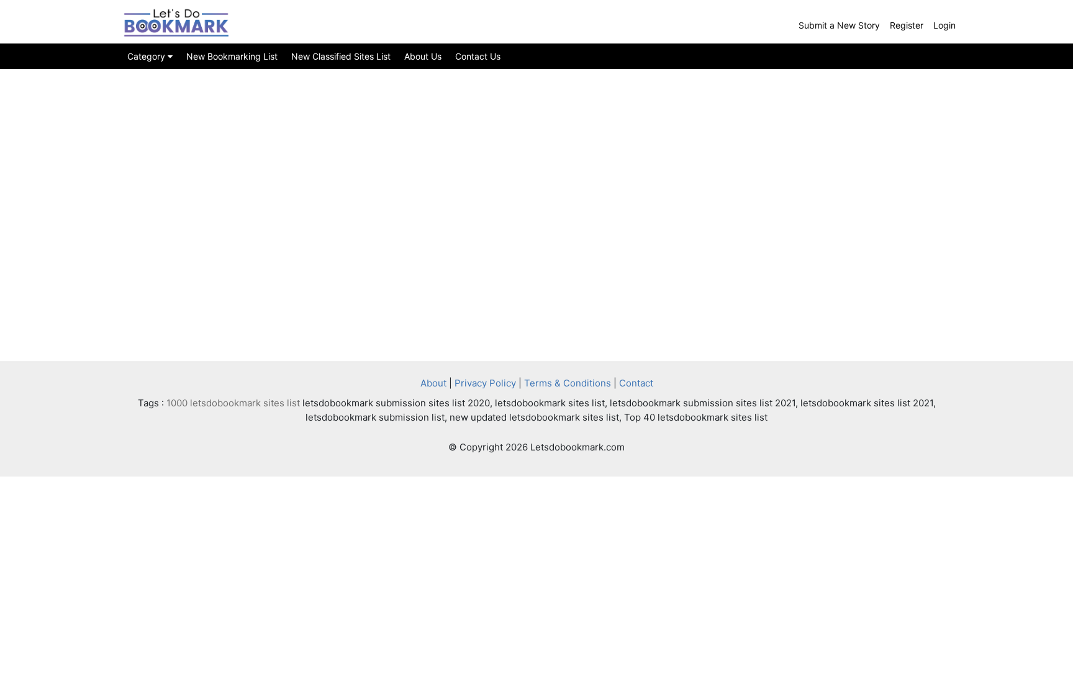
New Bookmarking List (232, 56)
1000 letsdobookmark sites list (233, 403)
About (433, 383)
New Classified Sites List (341, 56)
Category (147, 56)
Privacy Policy (485, 383)
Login (944, 25)
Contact (636, 383)
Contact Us (477, 56)
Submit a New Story (839, 25)
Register (906, 25)
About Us (422, 56)
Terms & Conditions (567, 383)
